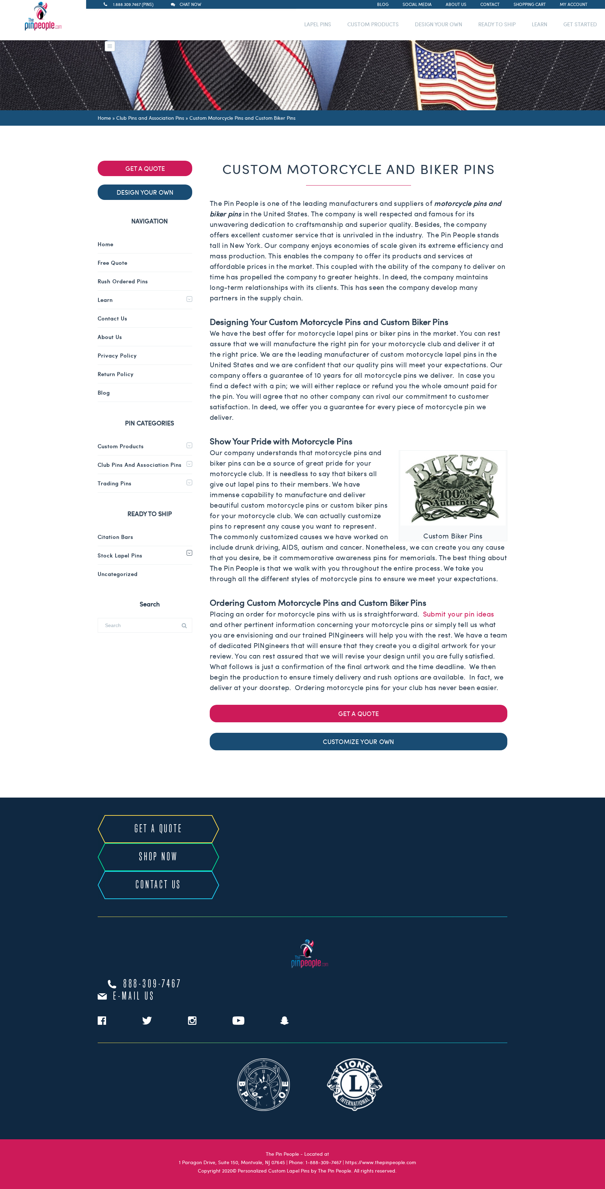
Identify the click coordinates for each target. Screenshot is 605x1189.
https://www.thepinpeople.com (380, 1162)
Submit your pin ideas (458, 613)
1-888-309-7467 (323, 1162)
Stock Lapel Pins (120, 555)
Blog (383, 4)
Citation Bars (115, 536)
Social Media (417, 4)
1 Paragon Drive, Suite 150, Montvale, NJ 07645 (232, 1162)
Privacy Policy (117, 355)
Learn (105, 299)
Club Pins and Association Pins (150, 117)
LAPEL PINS (317, 24)
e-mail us (134, 996)
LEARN (539, 24)
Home (104, 117)
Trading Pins (115, 483)
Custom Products (121, 446)
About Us (456, 4)
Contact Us (112, 318)
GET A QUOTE (358, 713)
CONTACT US (158, 885)
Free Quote (112, 262)
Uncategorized (118, 573)
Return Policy (116, 373)
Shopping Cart (530, 4)
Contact (490, 4)
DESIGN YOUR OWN (438, 24)
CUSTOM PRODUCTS (373, 24)
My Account (573, 4)
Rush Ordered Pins (123, 281)
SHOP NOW (158, 857)
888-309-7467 (152, 984)
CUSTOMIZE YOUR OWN (358, 741)
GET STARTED (580, 24)
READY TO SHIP (497, 24)
